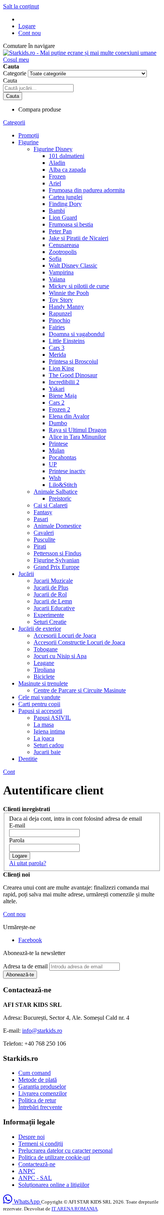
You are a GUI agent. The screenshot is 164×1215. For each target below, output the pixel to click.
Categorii (14, 122)
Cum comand (34, 1073)
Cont (9, 772)
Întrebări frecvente (40, 1107)
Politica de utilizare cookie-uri (54, 1157)
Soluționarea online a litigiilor (53, 1185)
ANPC (26, 1171)
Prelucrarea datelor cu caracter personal (65, 1150)
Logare (26, 26)
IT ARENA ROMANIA (74, 1209)
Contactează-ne (36, 1164)
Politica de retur (37, 1100)
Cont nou (29, 33)
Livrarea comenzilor (42, 1093)
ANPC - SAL (35, 1178)
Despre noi (31, 1137)
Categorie (15, 73)
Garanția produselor (42, 1086)
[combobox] (38, 88)
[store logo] (79, 52)
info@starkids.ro (42, 1030)
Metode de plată (37, 1079)
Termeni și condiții (40, 1143)
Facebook (30, 940)
